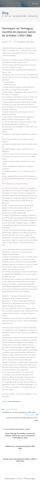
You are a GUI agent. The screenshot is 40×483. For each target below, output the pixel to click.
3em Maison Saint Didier (25, 42)
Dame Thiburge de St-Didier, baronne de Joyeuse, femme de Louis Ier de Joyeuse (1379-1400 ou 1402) (20, 435)
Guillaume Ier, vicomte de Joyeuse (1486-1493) (20, 447)
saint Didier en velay (15, 401)
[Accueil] (2, 16)
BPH (6, 42)
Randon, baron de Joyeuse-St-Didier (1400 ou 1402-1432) (20, 460)
